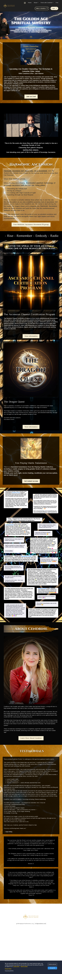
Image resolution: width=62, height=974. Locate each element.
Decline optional (52, 964)
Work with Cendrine (46, 2)
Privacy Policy (8, 968)
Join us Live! (31, 96)
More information (31, 336)
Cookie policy (16, 966)
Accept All (52, 968)
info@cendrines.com (40, 923)
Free (57, 2)
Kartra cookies (24, 966)
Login (53, 8)
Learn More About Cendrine (31, 738)
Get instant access (31, 481)
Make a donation (41, 8)
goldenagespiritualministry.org (25, 923)
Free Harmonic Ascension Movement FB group (31, 224)
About (35, 2)
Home (29, 2)
